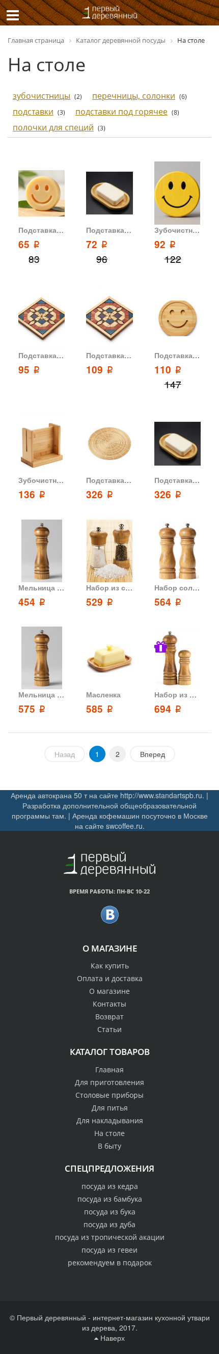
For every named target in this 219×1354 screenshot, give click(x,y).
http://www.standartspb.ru (161, 795)
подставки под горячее (121, 111)
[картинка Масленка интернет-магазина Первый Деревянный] (109, 658)
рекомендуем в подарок (110, 1262)
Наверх (111, 1338)
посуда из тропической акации (110, 1237)
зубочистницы (41, 95)
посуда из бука (109, 1211)
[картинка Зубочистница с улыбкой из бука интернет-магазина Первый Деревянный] (177, 192)
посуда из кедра (109, 1186)
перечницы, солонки (133, 95)
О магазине (109, 991)
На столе (109, 1133)
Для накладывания (109, 1120)
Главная (109, 1069)
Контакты (109, 1004)
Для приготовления (109, 1082)
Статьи (109, 1029)
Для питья (110, 1108)
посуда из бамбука (109, 1199)
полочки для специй (53, 127)
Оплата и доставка (110, 978)
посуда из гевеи (109, 1250)
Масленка (103, 694)
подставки (33, 111)
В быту (109, 1146)
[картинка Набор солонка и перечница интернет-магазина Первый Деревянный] (177, 551)
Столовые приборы (109, 1095)
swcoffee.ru (124, 826)
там (58, 815)
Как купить (110, 965)
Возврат (109, 1016)
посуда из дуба (109, 1224)
